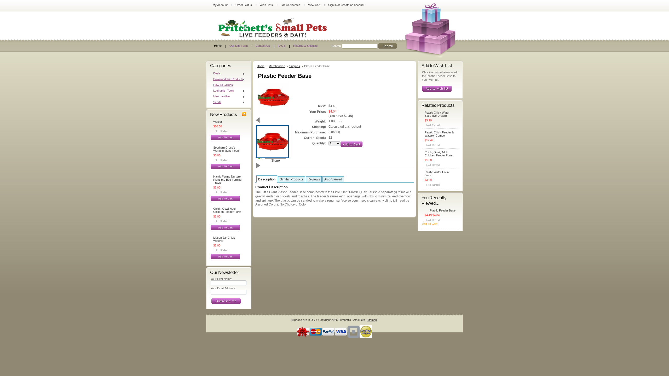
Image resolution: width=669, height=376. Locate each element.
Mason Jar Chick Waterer (224, 239)
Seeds (216, 102)
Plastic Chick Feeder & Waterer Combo (439, 134)
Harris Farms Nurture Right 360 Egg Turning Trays (227, 179)
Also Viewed (333, 179)
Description (266, 179)
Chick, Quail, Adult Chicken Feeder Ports (227, 210)
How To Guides (223, 84)
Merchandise (220, 96)
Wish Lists (266, 5)
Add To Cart (225, 137)
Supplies (294, 66)
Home (260, 66)
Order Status (243, 5)
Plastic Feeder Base (442, 210)
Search (336, 46)
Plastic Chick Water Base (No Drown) (437, 114)
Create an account (352, 5)
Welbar (217, 121)
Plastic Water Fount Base (437, 174)
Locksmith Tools (222, 91)
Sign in (332, 5)
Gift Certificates (290, 5)
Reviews (314, 179)
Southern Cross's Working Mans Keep (226, 149)
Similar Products (291, 179)
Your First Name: (221, 278)
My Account (220, 5)
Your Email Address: (223, 288)
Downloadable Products (227, 79)
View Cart (314, 5)
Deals (216, 73)
